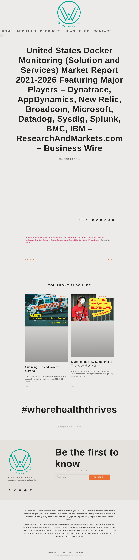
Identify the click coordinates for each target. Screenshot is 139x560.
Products (50, 31)
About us (26, 31)
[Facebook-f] (9, 490)
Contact (103, 31)
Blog (84, 31)
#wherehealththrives (69, 409)
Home (7, 31)
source (27, 242)
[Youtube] (20, 490)
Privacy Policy (66, 553)
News (69, 31)
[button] (1, 35)
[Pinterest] (25, 490)
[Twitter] (14, 490)
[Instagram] (31, 490)
